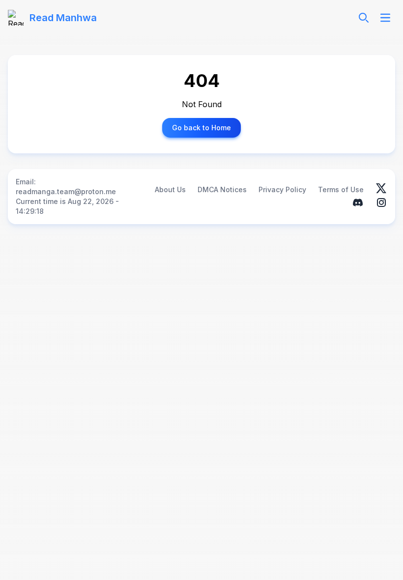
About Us (170, 189)
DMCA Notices (222, 189)
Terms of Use (341, 189)
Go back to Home (201, 127)
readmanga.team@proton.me (66, 191)
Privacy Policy (282, 189)
